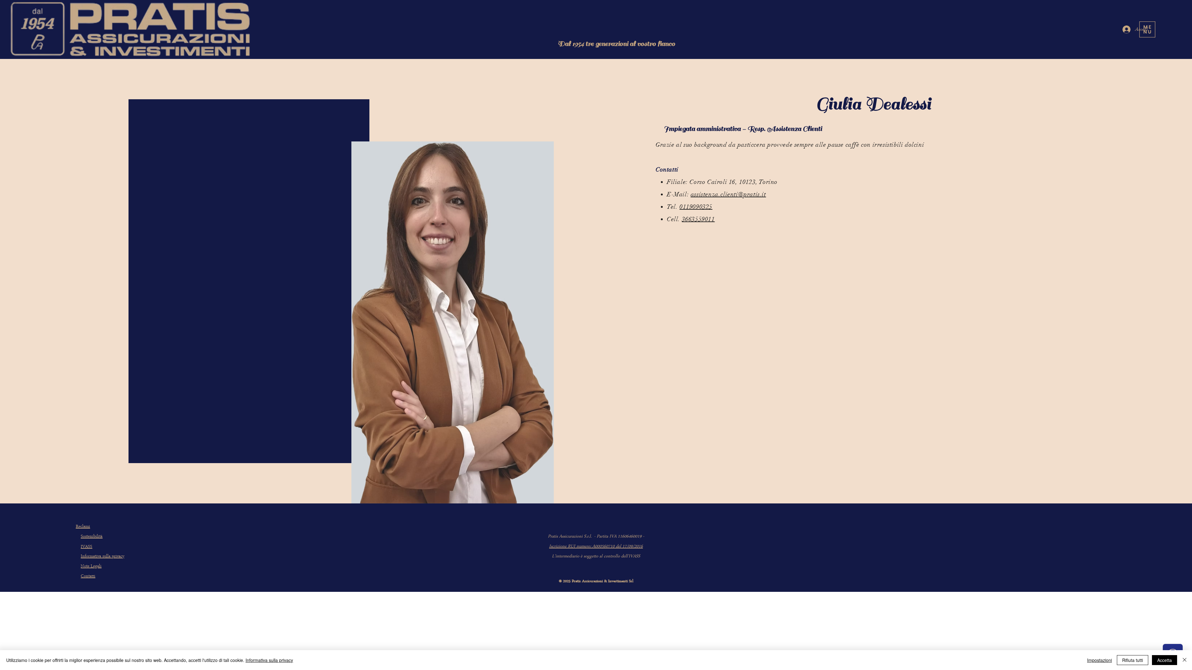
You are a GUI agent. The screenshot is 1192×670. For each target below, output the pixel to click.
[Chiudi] (1184, 660)
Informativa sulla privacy (102, 556)
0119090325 (696, 207)
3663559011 (698, 219)
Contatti (88, 576)
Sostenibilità (91, 536)
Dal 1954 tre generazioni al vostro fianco (616, 43)
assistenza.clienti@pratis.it (728, 194)
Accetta (1164, 660)
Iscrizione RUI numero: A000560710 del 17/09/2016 (596, 546)
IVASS (86, 547)
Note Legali (91, 566)
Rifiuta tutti (1132, 660)
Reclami (83, 526)
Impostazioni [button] (1099, 660)
